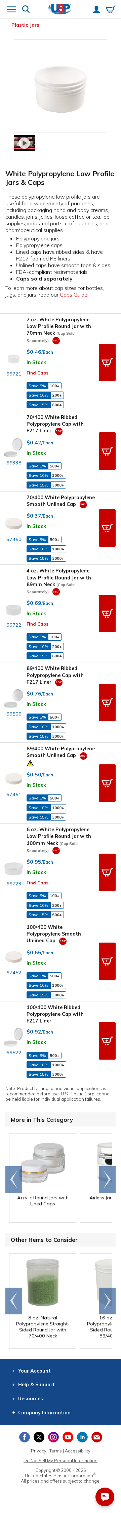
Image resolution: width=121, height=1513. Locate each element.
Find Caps (37, 372)
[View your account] (96, 10)
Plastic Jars (25, 25)
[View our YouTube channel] (68, 1437)
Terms (55, 1450)
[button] (107, 362)
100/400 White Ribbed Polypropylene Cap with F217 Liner (55, 1014)
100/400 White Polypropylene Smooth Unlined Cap (54, 934)
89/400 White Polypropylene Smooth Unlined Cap (61, 752)
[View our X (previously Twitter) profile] (39, 1437)
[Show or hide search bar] (26, 9)
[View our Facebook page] (24, 1437)
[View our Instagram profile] (53, 1437)
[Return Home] (60, 10)
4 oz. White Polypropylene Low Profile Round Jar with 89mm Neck (59, 581)
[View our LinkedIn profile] (82, 1437)
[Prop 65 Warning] (30, 762)
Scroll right (107, 1179)
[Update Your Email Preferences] (97, 1437)
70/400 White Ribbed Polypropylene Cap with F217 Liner (55, 424)
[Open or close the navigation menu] (11, 10)
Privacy (38, 1450)
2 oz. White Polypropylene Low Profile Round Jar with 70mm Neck (59, 330)
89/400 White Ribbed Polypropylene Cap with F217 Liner (55, 675)
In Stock (36, 362)
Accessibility (77, 1450)
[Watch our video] (24, 143)
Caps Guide (73, 294)
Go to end (14, 1179)
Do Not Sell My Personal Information (60, 1460)
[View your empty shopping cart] (111, 10)
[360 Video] (56, 340)
